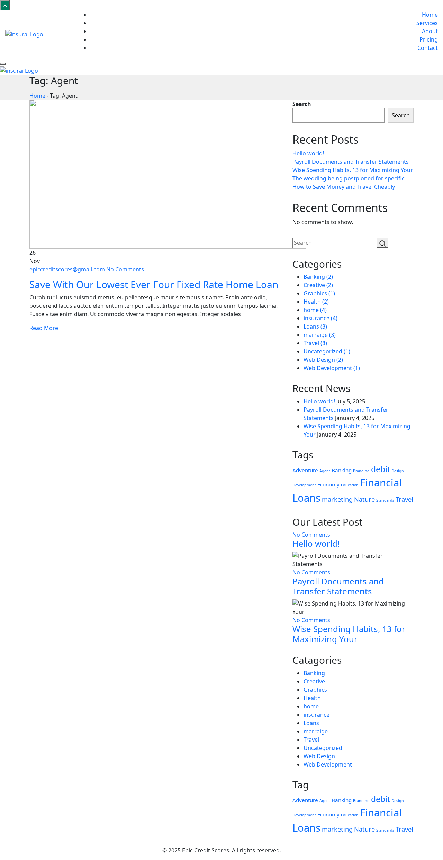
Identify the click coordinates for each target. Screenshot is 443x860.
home (315, 310)
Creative (318, 285)
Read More (43, 328)
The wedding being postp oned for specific (348, 178)
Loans (315, 326)
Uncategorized (327, 351)
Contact (427, 48)
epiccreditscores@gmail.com (67, 269)
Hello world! (308, 153)
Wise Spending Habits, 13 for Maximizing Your (352, 170)
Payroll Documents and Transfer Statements (350, 161)
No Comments (125, 269)
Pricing (428, 39)
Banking (318, 276)
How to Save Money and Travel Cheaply (343, 186)
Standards (385, 500)
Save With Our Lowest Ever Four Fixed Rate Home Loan (153, 284)
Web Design (323, 360)
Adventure (305, 470)
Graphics (319, 293)
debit (380, 469)
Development (304, 485)
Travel (315, 343)
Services (427, 23)
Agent (324, 470)
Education (350, 485)
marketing (337, 499)
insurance (320, 318)
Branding (361, 470)
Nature (364, 499)
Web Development (332, 368)
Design (397, 470)
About (430, 31)
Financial (381, 483)
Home (430, 14)
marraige (320, 335)
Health (316, 301)
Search (301, 104)
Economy (328, 484)
